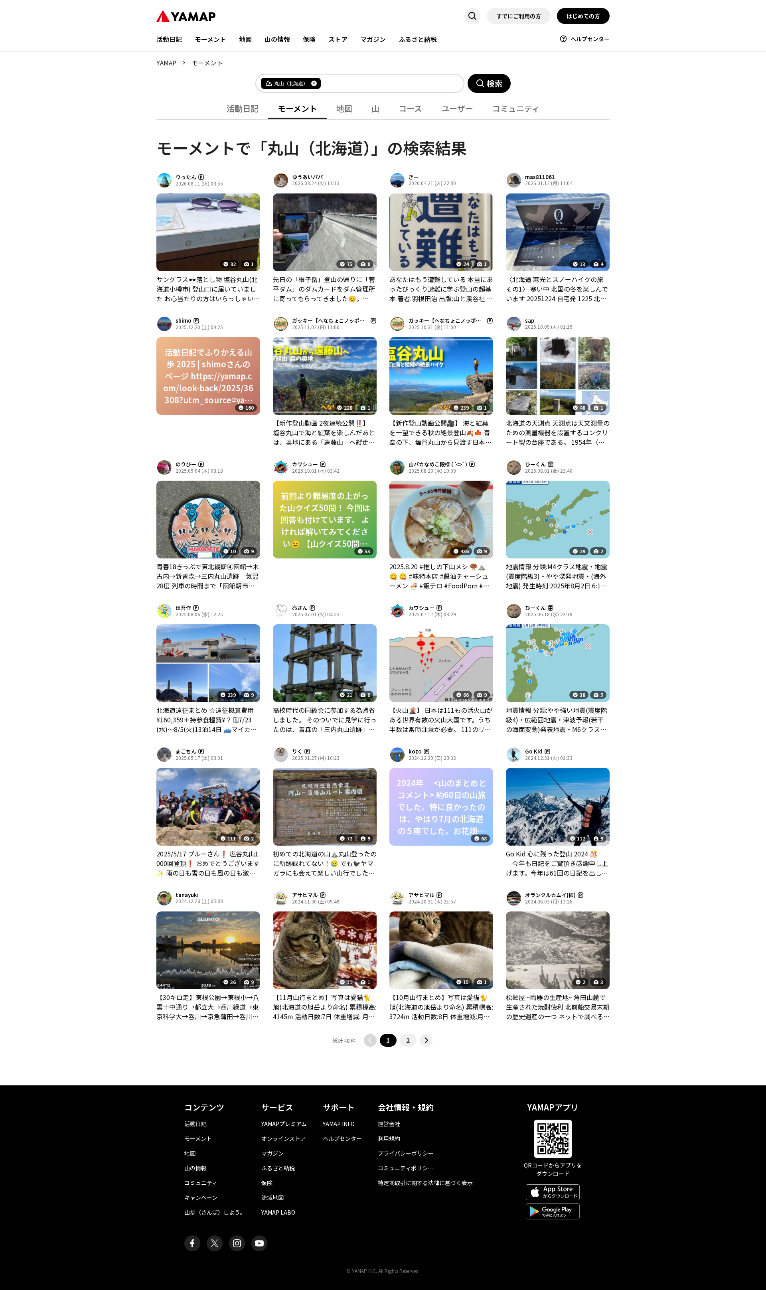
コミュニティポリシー (405, 1168)
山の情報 (277, 39)
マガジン (373, 39)
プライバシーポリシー (406, 1153)
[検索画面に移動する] (472, 16)
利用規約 (389, 1138)
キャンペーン (200, 1197)
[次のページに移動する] (426, 1040)
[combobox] (385, 83)
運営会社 (389, 1124)
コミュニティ (200, 1183)
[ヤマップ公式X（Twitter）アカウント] (215, 1243)
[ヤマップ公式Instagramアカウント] (237, 1243)
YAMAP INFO (339, 1124)
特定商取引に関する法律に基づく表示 (425, 1183)
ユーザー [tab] (457, 108)
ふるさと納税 (418, 39)
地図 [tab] (344, 108)
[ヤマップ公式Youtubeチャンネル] (259, 1243)
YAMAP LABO (278, 1212)
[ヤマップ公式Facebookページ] (192, 1243)
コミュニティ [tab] (516, 108)
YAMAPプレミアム (284, 1124)
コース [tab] (410, 108)
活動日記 (169, 39)
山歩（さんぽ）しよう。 (214, 1212)
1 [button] (388, 1040)
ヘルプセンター (590, 39)
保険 (309, 39)
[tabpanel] (383, 583)
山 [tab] (375, 108)
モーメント (210, 39)
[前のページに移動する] (370, 1040)
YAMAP (166, 62)
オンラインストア (283, 1138)
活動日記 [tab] (243, 108)
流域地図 (272, 1197)
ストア (337, 39)
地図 (245, 39)
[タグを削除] (314, 83)
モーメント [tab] (297, 108)
